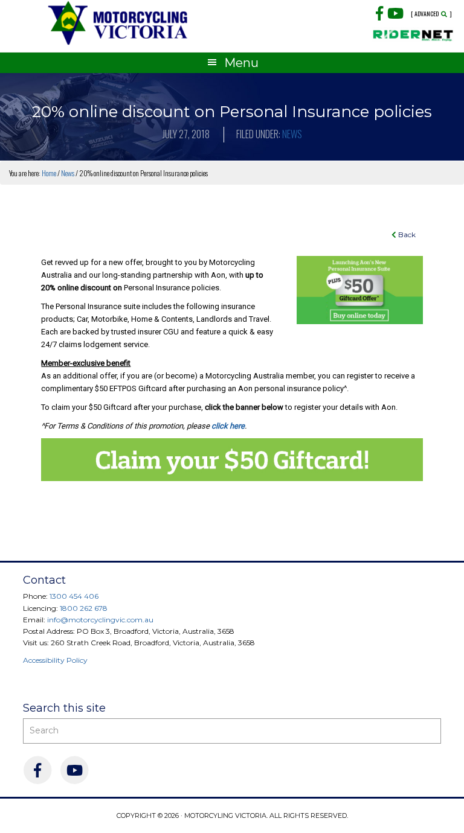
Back (406, 234)
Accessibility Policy (55, 660)
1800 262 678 (84, 608)
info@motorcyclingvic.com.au (100, 619)
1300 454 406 (74, 596)
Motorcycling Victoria (118, 22)
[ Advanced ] (431, 14)
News (292, 134)
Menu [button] (241, 63)
